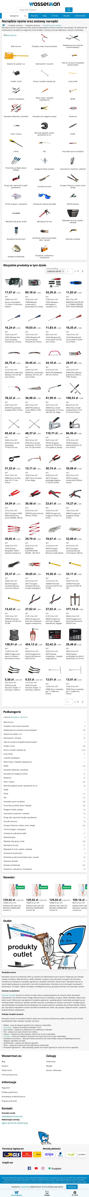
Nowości (34, 15)
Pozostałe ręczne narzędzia (14, 801)
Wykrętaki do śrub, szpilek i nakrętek (18, 849)
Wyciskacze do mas (11, 845)
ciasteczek (24, 1186)
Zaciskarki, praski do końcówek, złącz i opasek (21, 857)
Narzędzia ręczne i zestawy (52, 25)
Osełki (6, 790)
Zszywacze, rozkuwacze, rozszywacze (18, 869)
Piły (5, 797)
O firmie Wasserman (10, 1074)
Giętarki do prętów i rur (13, 734)
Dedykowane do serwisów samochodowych (20, 730)
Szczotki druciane (10, 821)
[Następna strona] (82, 271)
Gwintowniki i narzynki (12, 738)
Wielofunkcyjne (9, 837)
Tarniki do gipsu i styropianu (15, 829)
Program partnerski (9, 1101)
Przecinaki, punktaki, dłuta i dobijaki (17, 805)
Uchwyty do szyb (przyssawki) (15, 833)
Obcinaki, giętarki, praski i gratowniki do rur (20, 786)
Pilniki (6, 793)
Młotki (6, 766)
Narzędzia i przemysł (15, 25)
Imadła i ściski (9, 746)
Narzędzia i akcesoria (33, 25)
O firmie (55, 15)
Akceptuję (72, 1187)
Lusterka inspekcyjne (12, 758)
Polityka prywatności (9, 1092)
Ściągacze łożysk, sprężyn (13, 809)
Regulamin (6, 1088)
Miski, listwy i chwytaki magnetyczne (18, 762)
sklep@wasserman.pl (12, 1116)
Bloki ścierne (8, 722)
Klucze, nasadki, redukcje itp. (15, 750)
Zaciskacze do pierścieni (13, 853)
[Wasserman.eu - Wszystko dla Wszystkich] (44, 4)
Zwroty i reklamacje (53, 1070)
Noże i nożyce (9, 782)
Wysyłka (66, 15)
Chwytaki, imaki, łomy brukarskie (16, 726)
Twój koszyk (50, 1061)
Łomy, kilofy (8, 754)
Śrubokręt (8, 1027)
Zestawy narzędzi (8, 995)
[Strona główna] (3, 25)
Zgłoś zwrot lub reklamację (15, 1123)
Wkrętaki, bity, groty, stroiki (14, 841)
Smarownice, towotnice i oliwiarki (16, 813)
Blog (44, 15)
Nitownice (7, 778)
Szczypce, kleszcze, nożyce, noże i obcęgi (19, 825)
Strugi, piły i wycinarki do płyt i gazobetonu (20, 817)
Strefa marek (80, 15)
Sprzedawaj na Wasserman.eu (13, 1096)
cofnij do (15, 717)
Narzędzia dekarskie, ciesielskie (16, 770)
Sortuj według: (52, 268)
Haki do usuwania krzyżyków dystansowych (20, 742)
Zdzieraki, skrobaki (11, 861)
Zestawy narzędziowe (12, 865)
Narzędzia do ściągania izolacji (15, 774)
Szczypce (7, 1036)
